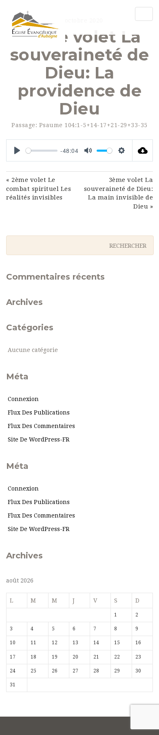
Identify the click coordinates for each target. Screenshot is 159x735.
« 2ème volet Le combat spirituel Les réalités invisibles (38, 188)
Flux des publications (39, 412)
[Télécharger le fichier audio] (142, 150)
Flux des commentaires (41, 426)
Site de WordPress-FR (38, 439)
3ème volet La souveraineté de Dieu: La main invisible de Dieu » (118, 193)
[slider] (41, 151)
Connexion (23, 399)
